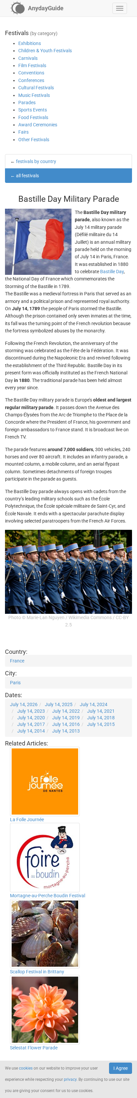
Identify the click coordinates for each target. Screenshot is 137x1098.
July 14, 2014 (31, 731)
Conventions (31, 72)
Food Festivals (33, 117)
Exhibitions (29, 43)
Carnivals (28, 58)
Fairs (23, 132)
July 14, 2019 (66, 717)
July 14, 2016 (66, 724)
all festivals (27, 175)
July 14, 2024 (93, 704)
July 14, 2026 (24, 704)
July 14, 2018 (101, 717)
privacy (70, 1079)
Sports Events (32, 109)
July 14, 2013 (66, 731)
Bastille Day (112, 271)
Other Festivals (33, 139)
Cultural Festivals (36, 87)
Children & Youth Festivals (45, 50)
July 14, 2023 (31, 711)
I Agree (120, 1068)
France (17, 660)
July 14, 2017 (31, 724)
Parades (27, 102)
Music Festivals (34, 95)
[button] (119, 8)
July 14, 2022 (66, 711)
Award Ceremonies (37, 124)
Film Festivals (32, 65)
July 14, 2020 (31, 717)
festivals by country (36, 161)
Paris (15, 682)
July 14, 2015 (101, 724)
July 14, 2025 (58, 704)
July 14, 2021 (101, 711)
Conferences (31, 80)
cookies (26, 1068)
